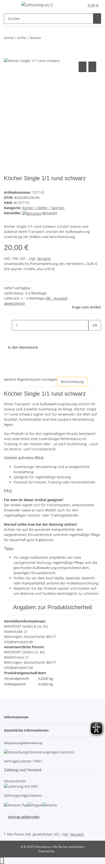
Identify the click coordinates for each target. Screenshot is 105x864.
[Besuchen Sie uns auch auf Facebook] (8, 825)
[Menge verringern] (8, 325)
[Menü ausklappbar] (10, 5)
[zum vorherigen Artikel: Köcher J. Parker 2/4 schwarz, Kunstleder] (45, 39)
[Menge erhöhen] (92, 335)
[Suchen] (97, 18)
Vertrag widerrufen (24, 816)
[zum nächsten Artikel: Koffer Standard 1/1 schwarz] (54, 39)
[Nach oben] (2, 860)
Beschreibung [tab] (72, 381)
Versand (44, 258)
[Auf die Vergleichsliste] (82, 67)
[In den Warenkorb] (8, 55)
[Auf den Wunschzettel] (92, 67)
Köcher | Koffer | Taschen (43, 207)
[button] (75, 6)
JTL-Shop (61, 851)
